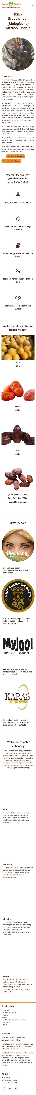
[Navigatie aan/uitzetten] (32, 5)
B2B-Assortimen (7, 1020)
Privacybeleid (6, 1022)
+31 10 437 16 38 (10, 1083)
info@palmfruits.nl (10, 1080)
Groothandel (6, 1010)
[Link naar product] (18, 347)
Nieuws (4, 1017)
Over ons (5, 1015)
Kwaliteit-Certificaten (9, 1013)
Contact (4, 1025)
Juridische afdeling (20, 1020)
